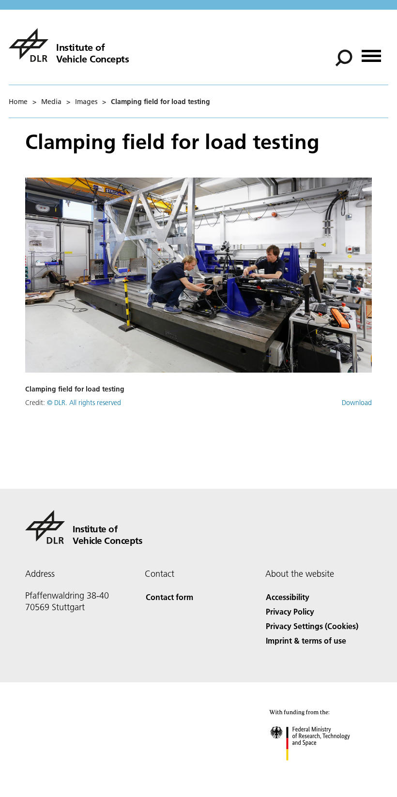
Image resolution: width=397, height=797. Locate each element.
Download (357, 402)
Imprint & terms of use (306, 640)
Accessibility (287, 597)
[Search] (345, 57)
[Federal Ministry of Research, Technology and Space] (319, 770)
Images (86, 101)
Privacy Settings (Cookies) (312, 626)
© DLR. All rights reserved (84, 402)
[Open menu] (371, 52)
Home (18, 101)
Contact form (169, 597)
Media (51, 101)
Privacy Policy (290, 611)
